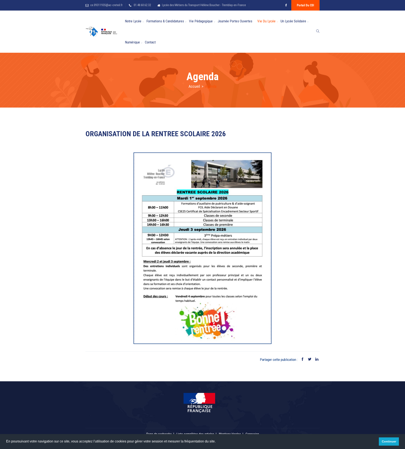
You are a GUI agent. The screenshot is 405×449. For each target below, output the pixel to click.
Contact (150, 42)
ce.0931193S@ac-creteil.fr (106, 5)
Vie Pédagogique (201, 21)
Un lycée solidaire (293, 21)
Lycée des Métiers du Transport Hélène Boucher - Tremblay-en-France (204, 5)
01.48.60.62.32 (142, 5)
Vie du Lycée (266, 21)
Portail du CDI (305, 5)
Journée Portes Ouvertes (235, 21)
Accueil (194, 86)
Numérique (132, 42)
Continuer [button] (389, 441)
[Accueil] (103, 32)
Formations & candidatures (165, 21)
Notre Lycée (133, 21)
